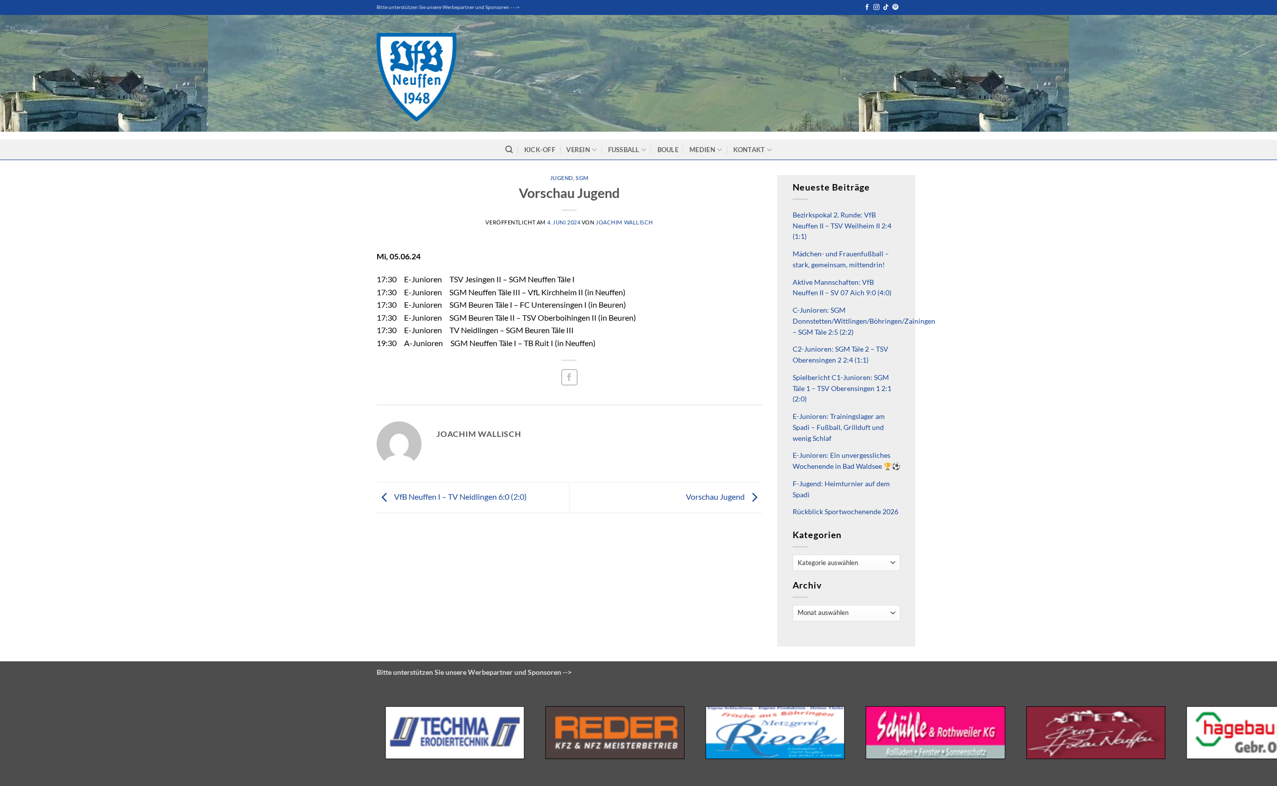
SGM (582, 178)
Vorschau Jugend (716, 496)
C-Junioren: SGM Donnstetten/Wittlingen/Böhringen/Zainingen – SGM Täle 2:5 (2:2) (864, 321)
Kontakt (749, 150)
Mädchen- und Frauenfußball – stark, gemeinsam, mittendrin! (841, 259)
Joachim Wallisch (624, 222)
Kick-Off (539, 150)
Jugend (561, 178)
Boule (667, 150)
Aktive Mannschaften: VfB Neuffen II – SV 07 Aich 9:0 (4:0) (842, 287)
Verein (578, 150)
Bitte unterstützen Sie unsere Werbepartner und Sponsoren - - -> (448, 7)
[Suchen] (509, 149)
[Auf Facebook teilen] (569, 377)
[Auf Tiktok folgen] (886, 7)
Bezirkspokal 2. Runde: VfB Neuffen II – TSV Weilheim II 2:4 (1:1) (842, 226)
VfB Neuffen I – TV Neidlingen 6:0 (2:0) (460, 496)
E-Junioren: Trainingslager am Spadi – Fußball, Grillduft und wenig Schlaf (839, 427)
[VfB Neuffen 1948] (416, 77)
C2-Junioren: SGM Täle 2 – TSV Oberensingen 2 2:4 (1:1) (840, 354)
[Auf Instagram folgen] (876, 7)
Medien (702, 150)
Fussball (623, 150)
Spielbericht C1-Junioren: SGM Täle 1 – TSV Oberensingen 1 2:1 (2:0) (842, 388)
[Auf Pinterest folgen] (895, 7)
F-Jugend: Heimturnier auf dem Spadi (841, 489)
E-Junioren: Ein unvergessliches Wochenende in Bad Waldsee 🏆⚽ (846, 460)
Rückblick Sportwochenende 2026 (845, 512)
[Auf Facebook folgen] (867, 7)
